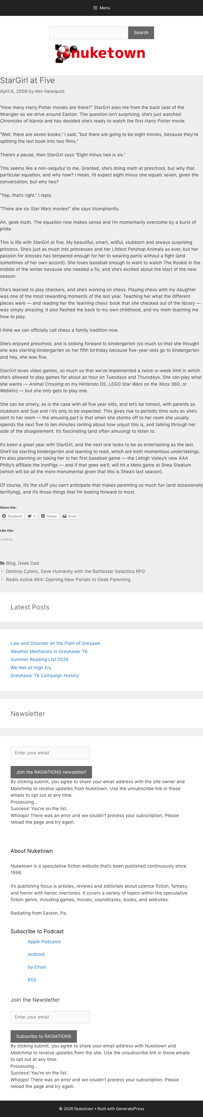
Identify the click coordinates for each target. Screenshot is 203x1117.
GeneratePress (130, 1108)
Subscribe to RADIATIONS (43, 1036)
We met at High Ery (31, 667)
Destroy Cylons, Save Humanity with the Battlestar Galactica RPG (75, 571)
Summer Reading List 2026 (39, 659)
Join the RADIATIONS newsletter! (51, 772)
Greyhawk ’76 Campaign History (45, 675)
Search (141, 32)
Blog (10, 563)
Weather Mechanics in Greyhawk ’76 (49, 651)
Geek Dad (28, 563)
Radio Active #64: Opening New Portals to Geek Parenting (68, 579)
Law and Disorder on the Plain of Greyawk (55, 643)
